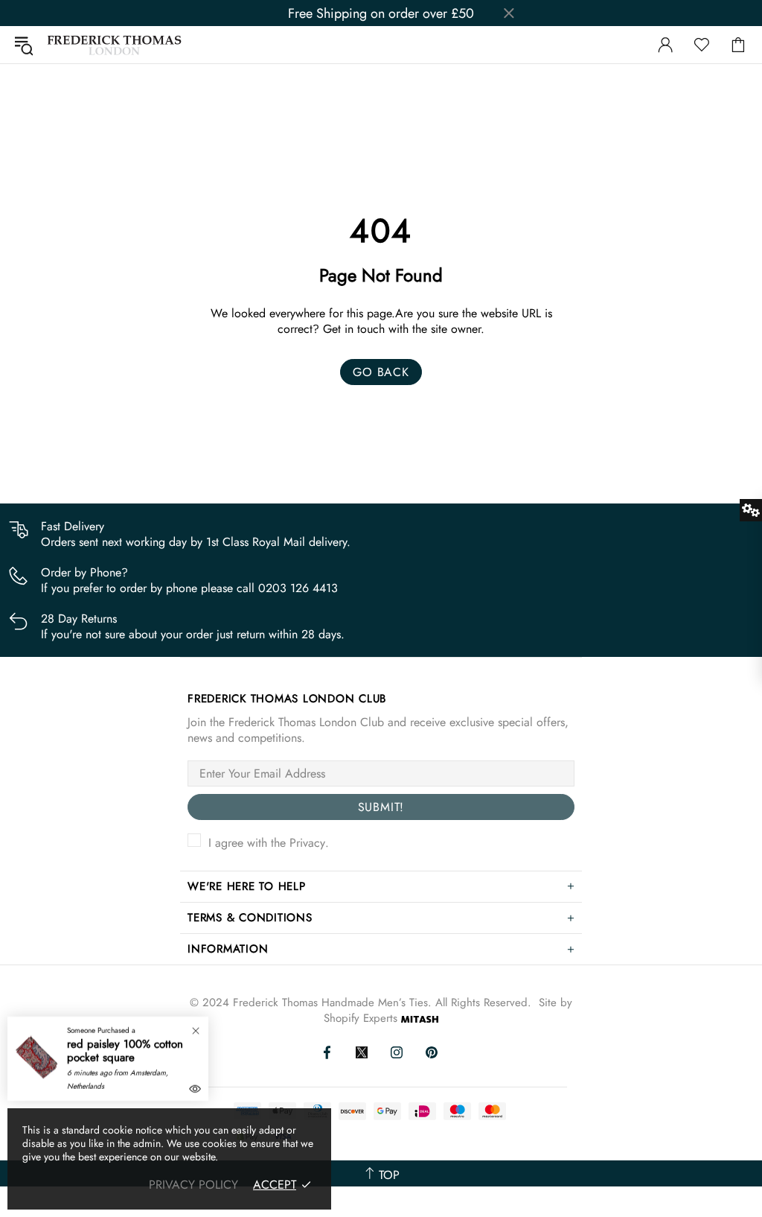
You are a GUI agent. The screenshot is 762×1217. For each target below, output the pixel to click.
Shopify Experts (360, 1018)
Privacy (307, 843)
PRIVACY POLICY (193, 1184)
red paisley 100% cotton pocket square (125, 1051)
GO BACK (381, 372)
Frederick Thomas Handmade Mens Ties (115, 45)
